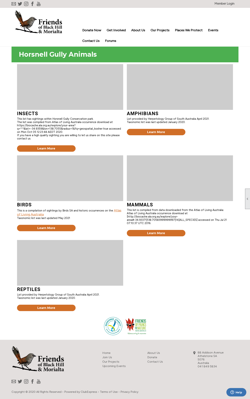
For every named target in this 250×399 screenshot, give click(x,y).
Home (106, 353)
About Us (153, 353)
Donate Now (91, 30)
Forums (110, 41)
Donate (152, 357)
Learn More (46, 148)
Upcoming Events (114, 366)
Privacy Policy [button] (129, 392)
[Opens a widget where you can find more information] (236, 392)
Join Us (107, 357)
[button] (116, 30)
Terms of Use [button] (109, 392)
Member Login (224, 3)
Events (213, 30)
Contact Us (91, 41)
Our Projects (110, 361)
